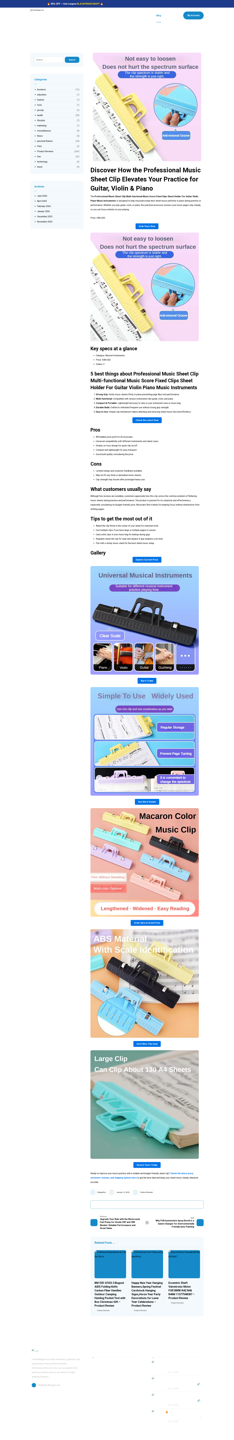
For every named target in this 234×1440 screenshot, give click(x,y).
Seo (39, 156)
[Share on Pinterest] (122, 1204)
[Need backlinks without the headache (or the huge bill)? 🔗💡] (157, 1398)
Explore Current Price (147, 559)
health (40, 115)
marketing (41, 125)
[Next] (197, 1243)
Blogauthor (102, 1192)
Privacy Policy (100, 1375)
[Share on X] (110, 1204)
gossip (40, 110)
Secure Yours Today (147, 1165)
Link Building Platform (130, 1362)
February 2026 (44, 206)
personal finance (45, 141)
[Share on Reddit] (134, 1204)
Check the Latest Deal (147, 420)
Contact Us (125, 1367)
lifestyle (41, 120)
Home (97, 1362)
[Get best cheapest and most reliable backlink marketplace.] (157, 1365)
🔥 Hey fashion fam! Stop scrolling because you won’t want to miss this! (183, 1417)
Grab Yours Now (147, 226)
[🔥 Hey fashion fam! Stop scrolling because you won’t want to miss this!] (157, 1415)
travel (39, 167)
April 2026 (42, 201)
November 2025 (44, 221)
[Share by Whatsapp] (171, 1204)
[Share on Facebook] (98, 1204)
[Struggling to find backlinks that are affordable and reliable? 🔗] (157, 1382)
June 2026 (42, 196)
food (39, 105)
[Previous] (192, 1243)
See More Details (147, 802)
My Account (125, 1371)
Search (72, 60)
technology (42, 161)
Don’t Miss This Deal (147, 1044)
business (41, 89)
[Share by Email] (196, 1204)
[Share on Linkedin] (159, 1204)
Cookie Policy (126, 1375)
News (40, 136)
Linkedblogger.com (52, 1438)
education (41, 94)
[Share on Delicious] (147, 1204)
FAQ (96, 1367)
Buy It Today (147, 680)
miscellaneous (44, 130)
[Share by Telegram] (183, 1204)
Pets (39, 146)
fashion (40, 100)
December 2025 (44, 216)
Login (96, 1371)
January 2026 (43, 211)
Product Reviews (146, 1192)
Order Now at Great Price (147, 923)
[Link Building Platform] (47, 15)
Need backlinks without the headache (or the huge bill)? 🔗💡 (182, 1400)
